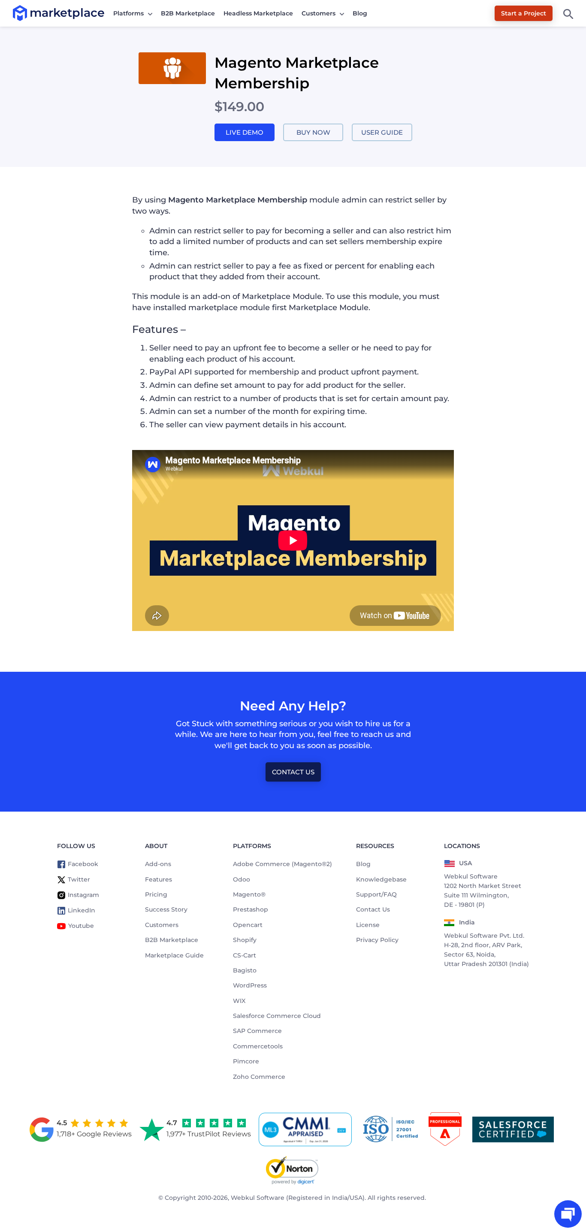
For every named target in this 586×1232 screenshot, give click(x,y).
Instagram (83, 895)
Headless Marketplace (258, 13)
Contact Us (293, 772)
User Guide (382, 132)
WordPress (250, 985)
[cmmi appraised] (307, 1129)
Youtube (81, 926)
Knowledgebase (381, 879)
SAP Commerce (257, 1031)
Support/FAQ (376, 894)
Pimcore (246, 1061)
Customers (318, 13)
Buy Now (313, 132)
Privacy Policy (377, 940)
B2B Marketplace (188, 13)
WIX (239, 1001)
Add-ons (158, 864)
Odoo (241, 879)
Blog (360, 13)
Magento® (249, 894)
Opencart (248, 925)
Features (158, 879)
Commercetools (258, 1046)
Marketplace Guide (174, 955)
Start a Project (523, 13)
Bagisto (245, 970)
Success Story (166, 909)
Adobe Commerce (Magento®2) (282, 864)
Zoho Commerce (259, 1077)
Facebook (83, 864)
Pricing (156, 894)
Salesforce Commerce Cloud (277, 1016)
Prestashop (250, 909)
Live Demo (244, 132)
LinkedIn (81, 910)
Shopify (245, 940)
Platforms (128, 13)
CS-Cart (244, 955)
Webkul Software (257, 1198)
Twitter (79, 879)
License (368, 925)
